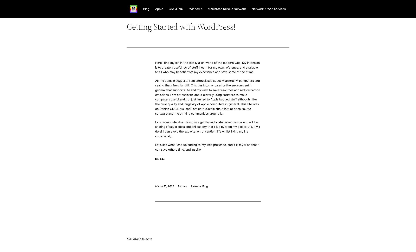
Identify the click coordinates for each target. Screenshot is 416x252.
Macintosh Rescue (139, 239)
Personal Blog (199, 186)
